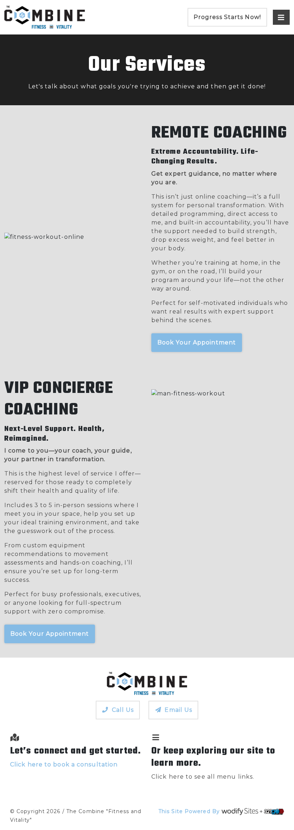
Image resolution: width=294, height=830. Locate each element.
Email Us (178, 709)
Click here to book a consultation (64, 764)
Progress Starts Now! (227, 17)
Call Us (123, 709)
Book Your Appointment (196, 342)
